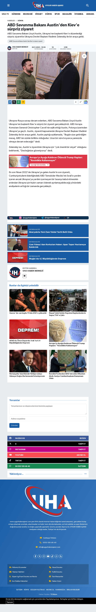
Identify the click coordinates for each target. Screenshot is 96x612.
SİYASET (38, 14)
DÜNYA (48, 14)
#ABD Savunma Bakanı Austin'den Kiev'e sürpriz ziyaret (25, 41)
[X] (40, 556)
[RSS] (61, 556)
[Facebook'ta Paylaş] (10, 102)
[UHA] (48, 5)
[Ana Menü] (8, 5)
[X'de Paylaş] (14, 102)
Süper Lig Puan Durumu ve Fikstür (24, 576)
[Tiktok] (52, 556)
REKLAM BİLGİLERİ (73, 590)
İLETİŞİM (19, 590)
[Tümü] (85, 474)
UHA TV (5, 14)
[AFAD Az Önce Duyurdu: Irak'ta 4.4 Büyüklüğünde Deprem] (28, 329)
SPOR (57, 14)
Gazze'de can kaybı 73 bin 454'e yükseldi (27, 313)
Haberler (11, 21)
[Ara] (87, 5)
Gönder (14, 425)
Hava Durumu (57, 567)
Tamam (10, 602)
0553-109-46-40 (49, 542)
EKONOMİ (27, 14)
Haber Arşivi (56, 581)
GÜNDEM (16, 14)
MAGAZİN (67, 14)
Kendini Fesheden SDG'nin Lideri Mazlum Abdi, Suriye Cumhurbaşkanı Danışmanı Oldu (67, 376)
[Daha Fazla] (23, 102)
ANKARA (90, 14)
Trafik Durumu (57, 572)
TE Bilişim (53, 594)
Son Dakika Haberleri (20, 581)
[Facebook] (35, 556)
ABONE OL (50, 590)
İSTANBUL (78, 14)
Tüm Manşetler (57, 576)
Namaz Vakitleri (18, 572)
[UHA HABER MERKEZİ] (15, 272)
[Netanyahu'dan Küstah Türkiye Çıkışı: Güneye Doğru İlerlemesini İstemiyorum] (28, 361)
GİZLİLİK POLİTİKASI (37, 590)
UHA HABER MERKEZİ (33, 271)
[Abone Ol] (86, 102)
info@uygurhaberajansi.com (49, 547)
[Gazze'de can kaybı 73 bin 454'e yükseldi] (28, 300)
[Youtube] (48, 556)
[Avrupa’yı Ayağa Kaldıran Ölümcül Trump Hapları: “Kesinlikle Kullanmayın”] (68, 331)
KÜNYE (26, 590)
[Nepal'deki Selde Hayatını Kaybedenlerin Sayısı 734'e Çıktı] (68, 300)
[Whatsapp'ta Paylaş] (19, 102)
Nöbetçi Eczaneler (19, 567)
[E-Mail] (24, 276)
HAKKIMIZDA (60, 590)
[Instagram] (44, 556)
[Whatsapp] (56, 556)
